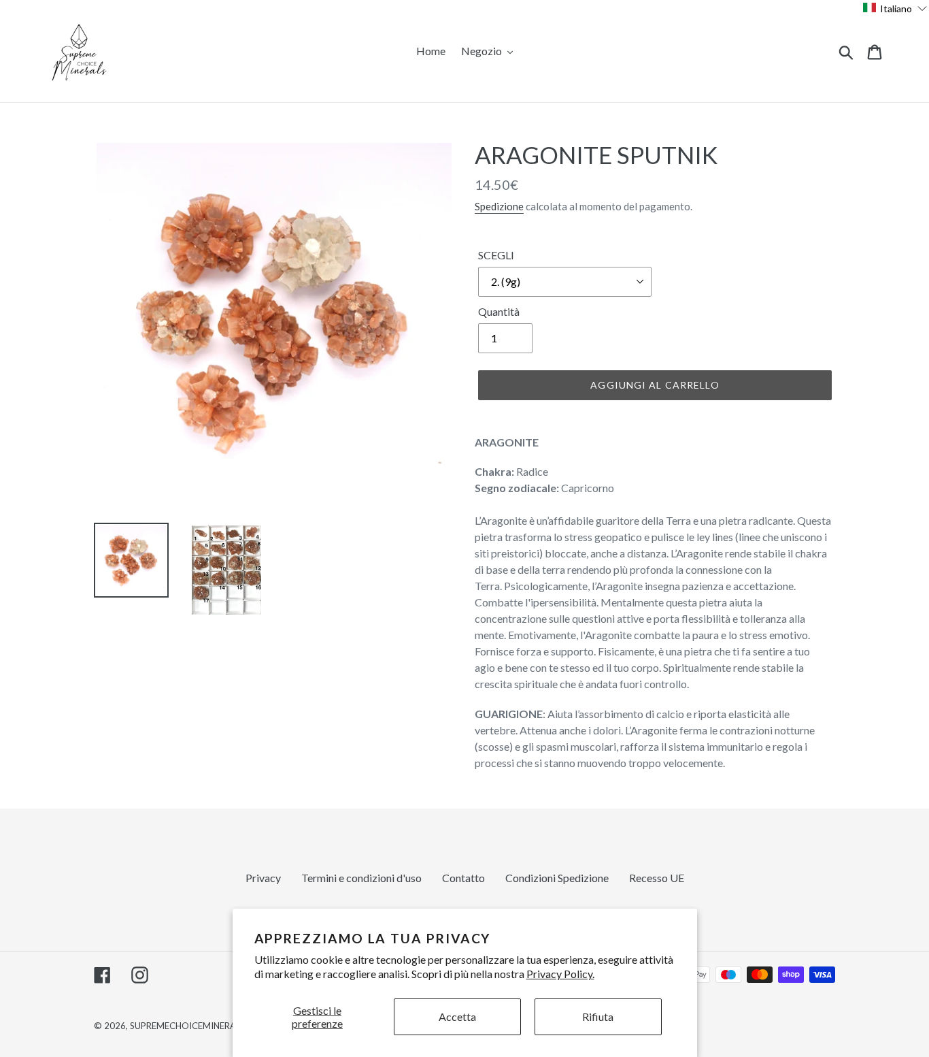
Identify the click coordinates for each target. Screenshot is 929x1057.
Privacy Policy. (560, 973)
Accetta (457, 1016)
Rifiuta (597, 1016)
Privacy (263, 877)
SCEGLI (496, 254)
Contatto (463, 877)
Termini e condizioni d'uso (361, 877)
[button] (895, 8)
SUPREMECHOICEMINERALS (187, 1025)
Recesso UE (656, 877)
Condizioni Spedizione (557, 877)
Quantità (499, 311)
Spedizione (499, 206)
